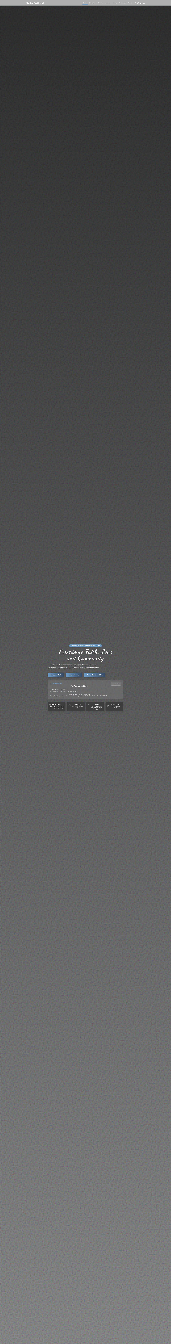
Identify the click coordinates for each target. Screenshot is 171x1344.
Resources (122, 3)
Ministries (92, 3)
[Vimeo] (144, 3)
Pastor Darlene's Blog (95, 675)
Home (85, 3)
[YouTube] (141, 3)
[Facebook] (135, 3)
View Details (116, 684)
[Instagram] (138, 3)
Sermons (107, 3)
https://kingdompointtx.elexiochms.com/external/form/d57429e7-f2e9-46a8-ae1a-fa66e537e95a (79, 696)
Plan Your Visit (56, 675)
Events (100, 3)
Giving (115, 3)
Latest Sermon (74, 675)
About (130, 3)
